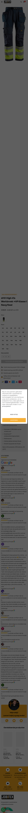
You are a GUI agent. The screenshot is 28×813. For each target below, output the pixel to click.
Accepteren (14, 420)
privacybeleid (6, 406)
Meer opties (14, 414)
